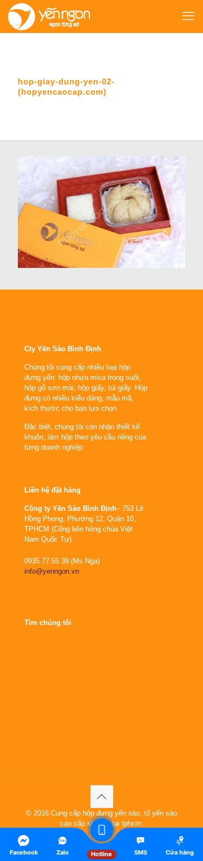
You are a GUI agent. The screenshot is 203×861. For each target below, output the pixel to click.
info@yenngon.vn (51, 571)
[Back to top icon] (101, 796)
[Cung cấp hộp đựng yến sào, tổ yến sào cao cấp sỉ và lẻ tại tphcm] (49, 16)
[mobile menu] (188, 16)
